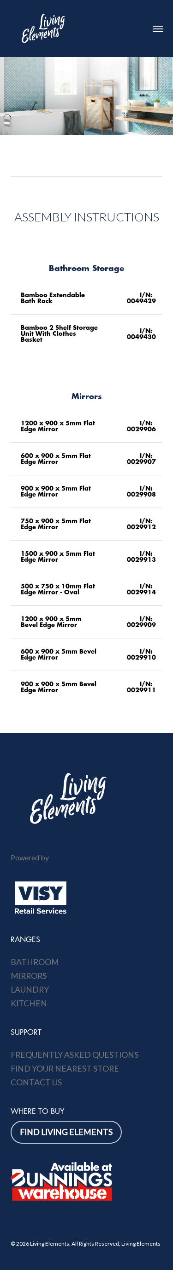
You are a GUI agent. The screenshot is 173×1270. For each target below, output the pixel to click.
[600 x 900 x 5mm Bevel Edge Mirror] (87, 654)
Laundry (30, 989)
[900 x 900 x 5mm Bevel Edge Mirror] (87, 687)
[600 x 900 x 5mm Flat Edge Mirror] (87, 459)
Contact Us (36, 1082)
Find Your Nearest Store (65, 1068)
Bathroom (35, 962)
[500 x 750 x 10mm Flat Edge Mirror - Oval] (87, 589)
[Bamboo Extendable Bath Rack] (87, 298)
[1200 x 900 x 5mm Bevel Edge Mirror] (87, 622)
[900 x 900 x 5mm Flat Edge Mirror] (87, 491)
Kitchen (29, 1003)
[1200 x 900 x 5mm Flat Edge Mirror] (87, 426)
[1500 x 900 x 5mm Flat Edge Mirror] (87, 557)
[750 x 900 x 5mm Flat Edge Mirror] (87, 524)
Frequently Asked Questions (74, 1055)
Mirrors (29, 976)
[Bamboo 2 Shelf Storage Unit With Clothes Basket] (87, 334)
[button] (158, 28)
